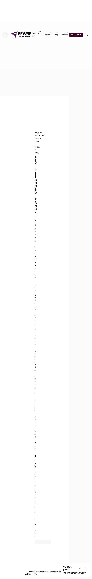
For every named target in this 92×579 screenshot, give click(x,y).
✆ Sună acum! (76, 35)
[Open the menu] (5, 35)
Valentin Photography (74, 572)
